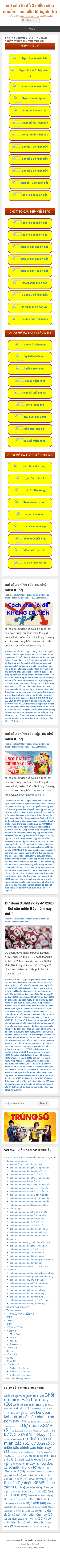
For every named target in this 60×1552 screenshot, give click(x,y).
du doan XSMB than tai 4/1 (36, 1008)
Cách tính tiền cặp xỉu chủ (27, 818)
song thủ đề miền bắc (35, 134)
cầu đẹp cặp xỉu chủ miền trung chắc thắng (24, 864)
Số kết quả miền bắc (19, 1368)
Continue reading (32, 645)
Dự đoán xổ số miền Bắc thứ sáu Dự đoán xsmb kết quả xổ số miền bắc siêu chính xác (30, 1459)
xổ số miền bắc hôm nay (27, 1524)
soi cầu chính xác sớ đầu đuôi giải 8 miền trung (32, 1272)
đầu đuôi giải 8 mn (35, 417)
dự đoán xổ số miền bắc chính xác (24, 1023)
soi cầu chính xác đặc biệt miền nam (27, 1255)
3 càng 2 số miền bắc (35, 295)
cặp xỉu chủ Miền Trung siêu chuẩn (37, 835)
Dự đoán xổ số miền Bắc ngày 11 (25, 1452)
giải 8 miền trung (35, 490)
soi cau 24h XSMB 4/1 (39, 1037)
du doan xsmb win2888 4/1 (36, 1011)
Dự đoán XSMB (28, 1031)
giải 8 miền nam (34, 368)
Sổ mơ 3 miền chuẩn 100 (18, 1306)
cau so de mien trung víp (43, 870)
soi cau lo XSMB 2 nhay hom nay (26, 1052)
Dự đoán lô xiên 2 (36, 1422)
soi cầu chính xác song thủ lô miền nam (28, 1245)
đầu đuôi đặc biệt (34, 428)
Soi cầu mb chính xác (16, 1160)
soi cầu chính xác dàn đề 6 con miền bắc (29, 1191)
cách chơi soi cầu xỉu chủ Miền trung (25, 665)
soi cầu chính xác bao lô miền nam (26, 1262)
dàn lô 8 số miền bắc (34, 234)
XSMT (9, 1323)
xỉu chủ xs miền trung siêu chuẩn (20, 718)
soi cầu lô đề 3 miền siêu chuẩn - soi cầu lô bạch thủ (27, 596)
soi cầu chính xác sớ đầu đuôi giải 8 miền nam (31, 1259)
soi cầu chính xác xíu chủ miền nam (27, 1249)
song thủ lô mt (35, 514)
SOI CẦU (10, 1350)
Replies (15, 721)
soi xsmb (22, 1503)
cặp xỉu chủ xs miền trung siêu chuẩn (31, 844)
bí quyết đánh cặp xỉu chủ (20, 806)
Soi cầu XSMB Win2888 (19, 1078)
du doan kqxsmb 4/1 (40, 988)
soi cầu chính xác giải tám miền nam (27, 1252)
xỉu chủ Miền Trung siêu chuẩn (23, 709)
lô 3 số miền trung (35, 562)
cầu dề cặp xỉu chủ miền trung (41, 858)
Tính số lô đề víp (14, 1310)
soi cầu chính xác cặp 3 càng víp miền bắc (30, 1184)
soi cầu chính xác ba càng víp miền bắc (28, 1171)
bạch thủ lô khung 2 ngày (18, 1378)
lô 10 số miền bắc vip (35, 307)
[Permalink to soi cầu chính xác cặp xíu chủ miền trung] (28, 773)
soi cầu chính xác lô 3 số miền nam (26, 1286)
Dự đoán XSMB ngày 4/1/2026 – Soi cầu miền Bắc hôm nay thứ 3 (29, 908)
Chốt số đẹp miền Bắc (30, 1404)
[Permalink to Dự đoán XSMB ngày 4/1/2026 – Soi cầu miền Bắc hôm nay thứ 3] (28, 948)
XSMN (9, 1320)
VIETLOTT (11, 1330)
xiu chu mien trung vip (23, 712)
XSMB (9, 1317)
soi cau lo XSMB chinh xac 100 (28, 1054)
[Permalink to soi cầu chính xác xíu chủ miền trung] (28, 624)
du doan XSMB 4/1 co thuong (32, 999)
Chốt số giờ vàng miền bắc (24, 1395)
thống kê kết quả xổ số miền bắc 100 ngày (35, 1081)
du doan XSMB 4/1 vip (32, 1002)
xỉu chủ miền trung (35, 466)
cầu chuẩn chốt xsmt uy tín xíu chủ (33, 674)
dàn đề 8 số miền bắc (35, 170)
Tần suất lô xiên (30, 1511)
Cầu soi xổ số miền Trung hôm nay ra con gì (29, 876)
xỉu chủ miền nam (35, 344)
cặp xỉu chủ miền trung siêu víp (19, 838)
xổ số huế (37, 1084)
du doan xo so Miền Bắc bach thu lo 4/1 (28, 990)
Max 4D (13, 1340)
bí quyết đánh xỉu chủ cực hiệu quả (26, 660)
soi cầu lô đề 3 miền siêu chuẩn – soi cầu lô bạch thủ (30, 8)
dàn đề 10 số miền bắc (34, 183)
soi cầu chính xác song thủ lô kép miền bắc (30, 1167)
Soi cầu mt (18, 651)
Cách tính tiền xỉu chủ (23, 668)
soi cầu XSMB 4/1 (35, 1063)
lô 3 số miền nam (34, 441)
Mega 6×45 (15, 1334)
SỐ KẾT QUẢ (12, 1364)
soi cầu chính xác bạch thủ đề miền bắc (28, 1174)
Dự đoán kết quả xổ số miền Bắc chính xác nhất (28, 1013)
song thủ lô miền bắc (35, 86)
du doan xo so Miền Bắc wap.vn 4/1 (38, 994)
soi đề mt (30, 697)
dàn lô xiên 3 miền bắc (34, 259)
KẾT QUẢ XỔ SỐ (14, 1327)
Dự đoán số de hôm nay (25, 1020)
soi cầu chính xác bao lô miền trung (26, 1296)
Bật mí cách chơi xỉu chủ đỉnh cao (35, 654)
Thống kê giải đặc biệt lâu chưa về (32, 1507)
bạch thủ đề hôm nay (14, 803)
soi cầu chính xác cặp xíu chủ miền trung (29, 1300)
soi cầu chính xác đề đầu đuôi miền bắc (28, 1232)
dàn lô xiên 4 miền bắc (34, 271)
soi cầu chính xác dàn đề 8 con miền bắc (29, 1194)
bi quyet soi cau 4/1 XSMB (40, 979)
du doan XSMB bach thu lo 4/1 (31, 1005)
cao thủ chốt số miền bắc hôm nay (20, 982)
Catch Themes (38, 1547)
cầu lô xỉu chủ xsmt (17, 686)
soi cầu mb (34, 1490)
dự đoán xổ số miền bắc (27, 1440)
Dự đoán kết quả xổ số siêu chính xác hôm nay (29, 1016)
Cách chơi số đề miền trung (25, 812)
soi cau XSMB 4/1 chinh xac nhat (34, 1066)
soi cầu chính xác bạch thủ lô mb (25, 1181)
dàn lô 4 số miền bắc (34, 195)
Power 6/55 (15, 1344)
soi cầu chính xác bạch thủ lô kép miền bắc (30, 1177)
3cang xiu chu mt (39, 651)
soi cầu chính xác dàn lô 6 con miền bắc (29, 1228)
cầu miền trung (34, 686)
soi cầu (16, 979)
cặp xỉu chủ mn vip (34, 392)
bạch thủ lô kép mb (34, 98)
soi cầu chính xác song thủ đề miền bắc (28, 1211)
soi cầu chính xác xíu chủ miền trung (27, 1279)
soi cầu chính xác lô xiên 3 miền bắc (27, 1221)
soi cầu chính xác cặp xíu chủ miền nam (29, 1266)
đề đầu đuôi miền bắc (35, 319)
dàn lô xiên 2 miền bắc (34, 247)
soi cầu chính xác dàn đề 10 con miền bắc (29, 1198)
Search (43, 1103)
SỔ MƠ (9, 1357)
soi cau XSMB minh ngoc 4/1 (22, 1075)
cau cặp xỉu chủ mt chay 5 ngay (26, 855)
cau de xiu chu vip (33, 677)
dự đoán (24, 1408)
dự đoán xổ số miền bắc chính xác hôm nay (29, 1024)
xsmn (18, 1089)
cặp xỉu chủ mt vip (35, 526)
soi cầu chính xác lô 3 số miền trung (27, 1293)
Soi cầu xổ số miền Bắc (22, 1499)
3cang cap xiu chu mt (41, 800)
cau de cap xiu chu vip (15, 861)
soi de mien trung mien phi (27, 887)
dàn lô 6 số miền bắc (34, 223)
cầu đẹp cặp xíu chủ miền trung (40, 861)
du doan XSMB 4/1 (31, 996)
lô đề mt (28, 695)
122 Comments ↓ (40, 597)
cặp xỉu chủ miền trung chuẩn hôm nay (30, 831)
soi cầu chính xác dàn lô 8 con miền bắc (29, 1235)
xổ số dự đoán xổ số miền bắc (18, 1084)
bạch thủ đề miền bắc (35, 122)
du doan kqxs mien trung (30, 692)
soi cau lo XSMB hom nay (28, 1057)
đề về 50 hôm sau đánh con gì (32, 1526)
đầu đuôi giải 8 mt (35, 538)
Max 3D (13, 1337)
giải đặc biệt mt (35, 478)
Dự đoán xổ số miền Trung (29, 1465)
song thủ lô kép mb (35, 110)
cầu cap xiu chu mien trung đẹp (28, 852)
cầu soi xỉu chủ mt (27, 689)
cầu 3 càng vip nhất (35, 847)
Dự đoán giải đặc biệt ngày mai (21, 1413)
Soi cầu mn (11, 1238)
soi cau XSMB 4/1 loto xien (36, 1069)
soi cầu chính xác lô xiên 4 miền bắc (27, 1218)
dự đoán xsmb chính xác (44, 1431)
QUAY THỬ (11, 1361)
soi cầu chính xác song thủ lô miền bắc (28, 1215)
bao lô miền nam (35, 380)
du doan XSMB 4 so (13, 996)
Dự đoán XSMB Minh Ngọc (31, 1034)
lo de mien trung (16, 695)
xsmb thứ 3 (10, 1089)
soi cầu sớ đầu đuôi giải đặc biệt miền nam (30, 1242)
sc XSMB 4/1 (23, 1037)
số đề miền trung (40, 695)
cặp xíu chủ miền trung (23, 826)
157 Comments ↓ (40, 746)
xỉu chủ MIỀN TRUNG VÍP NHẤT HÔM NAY (33, 715)
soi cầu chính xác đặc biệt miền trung (27, 1303)
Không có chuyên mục (36, 1471)
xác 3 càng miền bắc (34, 283)
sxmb (12, 1081)
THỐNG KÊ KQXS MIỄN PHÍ (20, 1313)
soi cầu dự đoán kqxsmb (33, 1479)
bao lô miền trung (34, 502)
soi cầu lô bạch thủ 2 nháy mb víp (26, 1164)
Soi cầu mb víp (13, 1208)
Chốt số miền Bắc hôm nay (35, 985)
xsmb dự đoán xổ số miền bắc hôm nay (35, 1086)
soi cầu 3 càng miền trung (22, 884)
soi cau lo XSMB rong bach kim (35, 1060)
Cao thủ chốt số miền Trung (34, 671)
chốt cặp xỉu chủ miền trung (23, 881)
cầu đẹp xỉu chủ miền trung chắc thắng (28, 682)
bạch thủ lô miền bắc (35, 58)
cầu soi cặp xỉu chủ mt (15, 873)
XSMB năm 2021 (16, 1518)
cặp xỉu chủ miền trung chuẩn (37, 829)
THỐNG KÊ (11, 1347)
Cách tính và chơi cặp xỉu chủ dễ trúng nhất (27, 820)
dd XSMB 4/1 (24, 988)
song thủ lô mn (35, 404)
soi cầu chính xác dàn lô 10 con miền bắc (29, 1201)
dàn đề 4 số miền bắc (35, 146)
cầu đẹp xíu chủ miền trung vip (30, 867)
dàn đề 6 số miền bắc (35, 158)
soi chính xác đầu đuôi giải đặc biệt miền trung (31, 1276)
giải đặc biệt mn (34, 356)
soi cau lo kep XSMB (22, 1049)
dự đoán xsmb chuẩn (22, 1431)
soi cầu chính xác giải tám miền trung (27, 1289)
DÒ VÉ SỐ (11, 1354)
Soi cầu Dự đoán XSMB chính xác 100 (32, 1043)
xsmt (42, 887)
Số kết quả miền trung (20, 1374)
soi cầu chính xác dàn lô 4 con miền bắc (29, 1205)
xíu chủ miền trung (30, 700)
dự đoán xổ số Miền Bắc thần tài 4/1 (30, 1028)
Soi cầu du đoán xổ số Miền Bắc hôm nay (29, 1039)
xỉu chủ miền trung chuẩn (35, 703)
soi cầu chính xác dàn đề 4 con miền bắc (29, 1187)
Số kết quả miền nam (20, 1371)
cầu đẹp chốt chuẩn (31, 680)
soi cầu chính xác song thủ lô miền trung (29, 1283)
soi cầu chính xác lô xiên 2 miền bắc (27, 1225)
